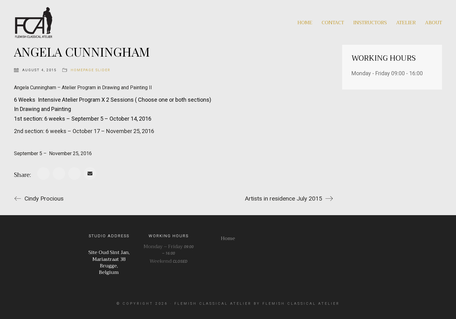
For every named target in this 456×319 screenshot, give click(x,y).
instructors (370, 23)
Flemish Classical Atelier (213, 303)
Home (304, 23)
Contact (333, 23)
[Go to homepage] (33, 22)
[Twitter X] (59, 173)
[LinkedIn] (74, 173)
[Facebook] (43, 173)
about (433, 23)
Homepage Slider (90, 70)
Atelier (406, 23)
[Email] (90, 173)
